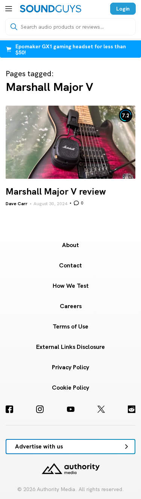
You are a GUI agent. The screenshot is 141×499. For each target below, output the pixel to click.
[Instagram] (40, 409)
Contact (70, 265)
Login (123, 8)
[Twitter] (101, 409)
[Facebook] (9, 409)
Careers (71, 306)
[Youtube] (70, 409)
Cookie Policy (70, 388)
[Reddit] (131, 409)
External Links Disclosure (70, 347)
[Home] (50, 8)
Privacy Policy (70, 367)
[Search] (14, 26)
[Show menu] (8, 8)
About (70, 245)
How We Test (71, 286)
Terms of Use (70, 326)
